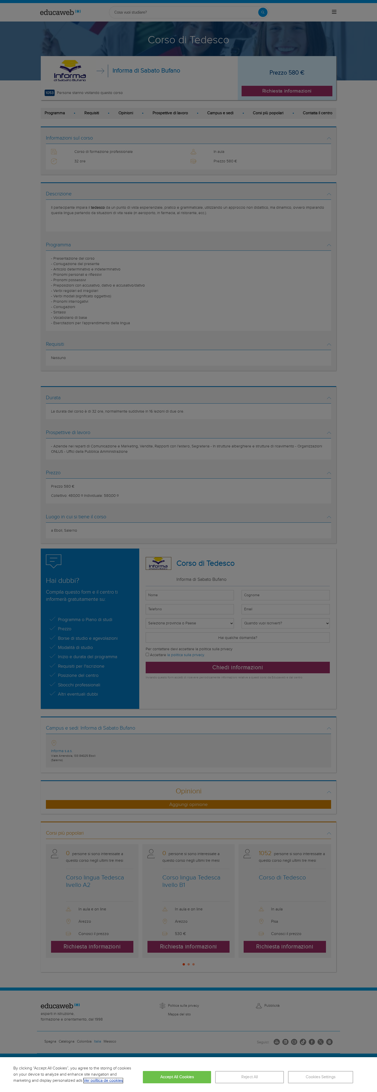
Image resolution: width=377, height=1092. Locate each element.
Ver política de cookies (103, 1080)
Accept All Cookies (177, 1077)
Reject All (249, 1077)
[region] (188, 1074)
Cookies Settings (321, 1077)
